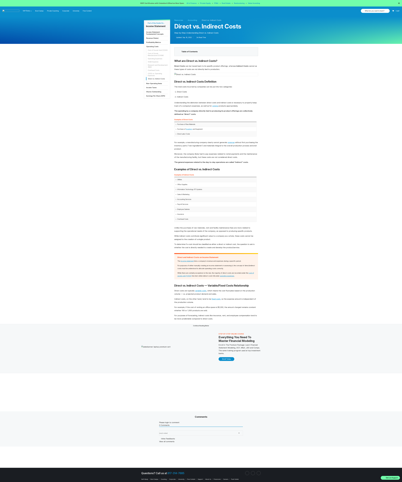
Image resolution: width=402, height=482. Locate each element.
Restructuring (239, 3)
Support (200, 479)
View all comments (166, 441)
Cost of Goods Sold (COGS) (158, 50)
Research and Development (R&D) (158, 66)
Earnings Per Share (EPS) (155, 96)
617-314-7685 (176, 473)
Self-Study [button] (26, 11)
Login (397, 11)
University (76, 11)
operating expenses (227, 276)
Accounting (192, 20)
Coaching (164, 479)
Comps (256, 348)
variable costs (200, 291)
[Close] (399, 475)
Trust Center (235, 479)
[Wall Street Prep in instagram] (253, 473)
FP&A (216, 3)
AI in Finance (192, 3)
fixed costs (216, 299)
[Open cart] (393, 11)
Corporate (65, 11)
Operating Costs (152, 46)
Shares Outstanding (153, 92)
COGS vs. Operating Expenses (155, 74)
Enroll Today (226, 359)
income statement (187, 261)
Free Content (87, 11)
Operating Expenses (155, 59)
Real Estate (226, 3)
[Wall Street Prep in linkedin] (247, 473)
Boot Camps (39, 11)
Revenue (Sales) (152, 38)
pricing (215, 106)
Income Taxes (151, 87)
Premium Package (236, 345)
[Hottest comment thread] (161, 429)
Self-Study (144, 479)
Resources (178, 20)
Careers (225, 479)
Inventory (189, 129)
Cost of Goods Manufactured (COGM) (156, 54)
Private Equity (205, 3)
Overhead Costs (153, 70)
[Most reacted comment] (159, 429)
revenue (231, 142)
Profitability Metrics (153, 42)
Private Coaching (53, 11)
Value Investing (254, 3)
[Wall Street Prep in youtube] (259, 473)
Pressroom (217, 479)
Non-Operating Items (154, 83)
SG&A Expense (153, 62)
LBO (247, 348)
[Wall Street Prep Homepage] (12, 11)
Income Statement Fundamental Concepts (155, 33)
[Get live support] (390, 478)
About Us (208, 479)
